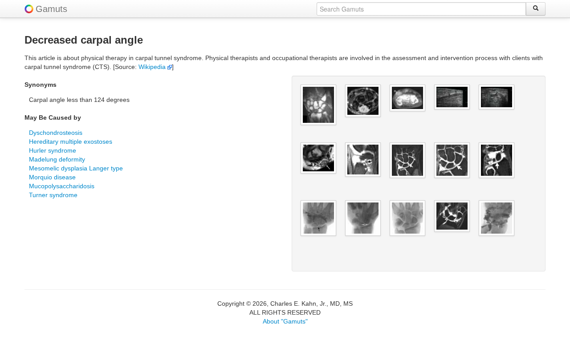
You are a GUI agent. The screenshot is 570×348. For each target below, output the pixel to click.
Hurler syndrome (52, 150)
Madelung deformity (57, 159)
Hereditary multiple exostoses (70, 141)
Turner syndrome (53, 194)
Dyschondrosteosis (55, 132)
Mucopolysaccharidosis (61, 186)
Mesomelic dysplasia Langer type (76, 168)
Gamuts (51, 9)
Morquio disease (52, 177)
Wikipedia (152, 66)
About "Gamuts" (285, 321)
